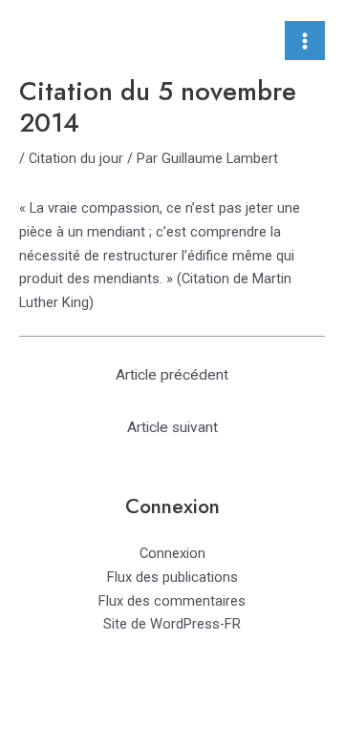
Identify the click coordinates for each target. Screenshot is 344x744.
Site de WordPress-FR (172, 623)
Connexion (172, 553)
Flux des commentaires (172, 601)
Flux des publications (172, 577)
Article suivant (172, 427)
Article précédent (172, 374)
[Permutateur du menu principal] (305, 41)
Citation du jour (76, 158)
